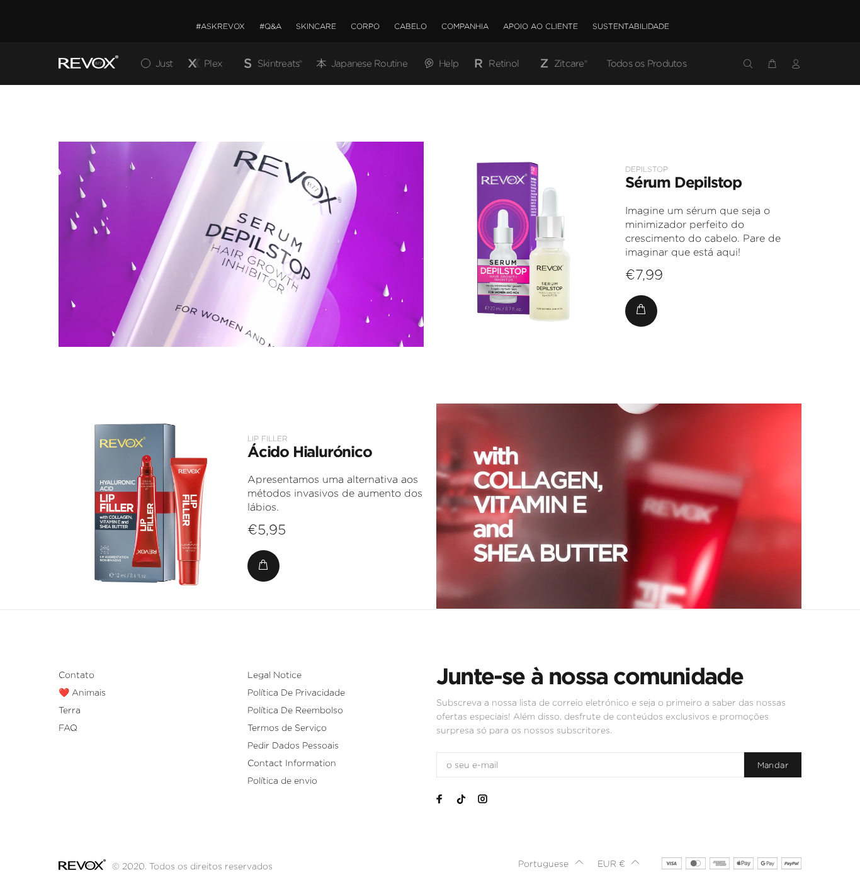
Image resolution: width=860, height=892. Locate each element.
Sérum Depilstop (683, 182)
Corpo (365, 26)
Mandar (772, 765)
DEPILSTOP (646, 169)
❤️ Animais (82, 692)
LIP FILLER (267, 438)
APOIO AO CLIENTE (540, 26)
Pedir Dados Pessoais (293, 745)
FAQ (68, 728)
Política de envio (282, 781)
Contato (76, 675)
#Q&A (270, 26)
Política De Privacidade (296, 692)
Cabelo (410, 26)
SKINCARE (316, 26)
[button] (551, 863)
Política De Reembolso (295, 710)
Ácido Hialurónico (309, 451)
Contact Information (291, 763)
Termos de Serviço (287, 728)
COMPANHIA (465, 26)
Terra (70, 710)
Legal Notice (274, 675)
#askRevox (220, 26)
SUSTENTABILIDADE (630, 26)
